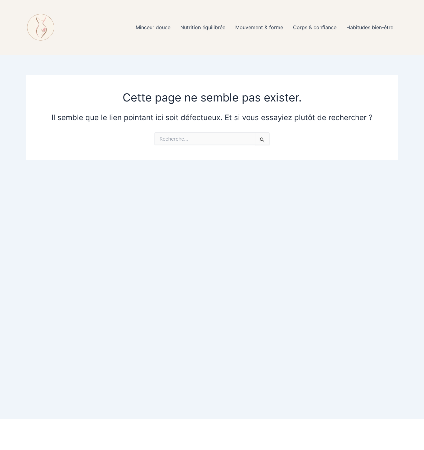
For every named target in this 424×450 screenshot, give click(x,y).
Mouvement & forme (259, 27)
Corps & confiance (314, 27)
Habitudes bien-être (369, 27)
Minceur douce (153, 27)
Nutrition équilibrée (202, 27)
